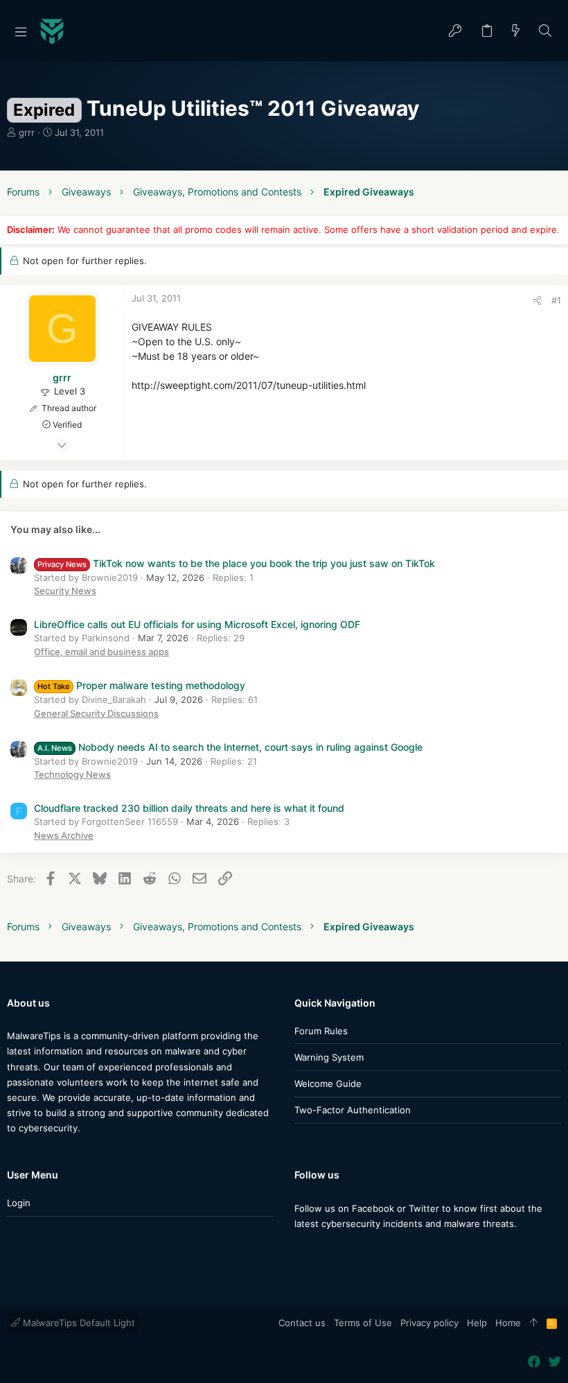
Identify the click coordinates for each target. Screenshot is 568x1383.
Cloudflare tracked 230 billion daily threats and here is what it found (189, 808)
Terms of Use (363, 1322)
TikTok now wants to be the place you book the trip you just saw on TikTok (236, 563)
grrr (27, 132)
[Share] (537, 300)
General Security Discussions (96, 713)
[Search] (545, 31)
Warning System (329, 1057)
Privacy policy (429, 1322)
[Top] (533, 1323)
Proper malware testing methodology (141, 685)
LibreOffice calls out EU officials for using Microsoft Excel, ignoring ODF (197, 624)
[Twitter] (321, 1251)
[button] (21, 31)
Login (18, 1202)
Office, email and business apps (101, 651)
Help (477, 1322)
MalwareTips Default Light (77, 1322)
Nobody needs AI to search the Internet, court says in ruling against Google (230, 747)
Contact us (302, 1322)
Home (508, 1322)
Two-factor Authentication (352, 1109)
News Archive (64, 835)
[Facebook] (300, 1251)
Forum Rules (321, 1030)
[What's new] (516, 31)
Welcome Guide (328, 1083)
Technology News (72, 774)
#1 (556, 300)
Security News (65, 590)
